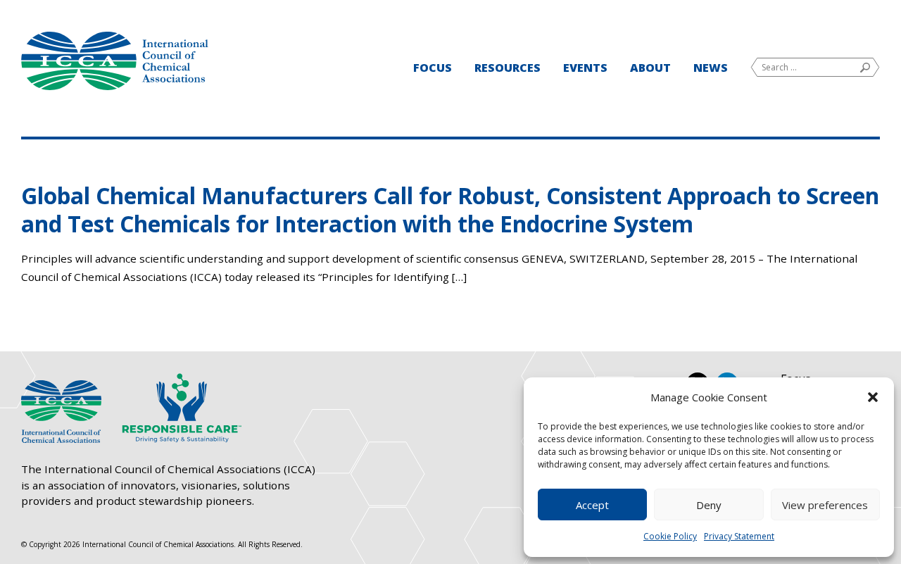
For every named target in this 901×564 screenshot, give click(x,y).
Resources (507, 67)
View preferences (825, 505)
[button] (873, 397)
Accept (592, 505)
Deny (709, 505)
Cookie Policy (670, 536)
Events (585, 67)
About (650, 67)
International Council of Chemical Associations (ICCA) (114, 61)
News (710, 67)
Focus (432, 67)
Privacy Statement (739, 536)
